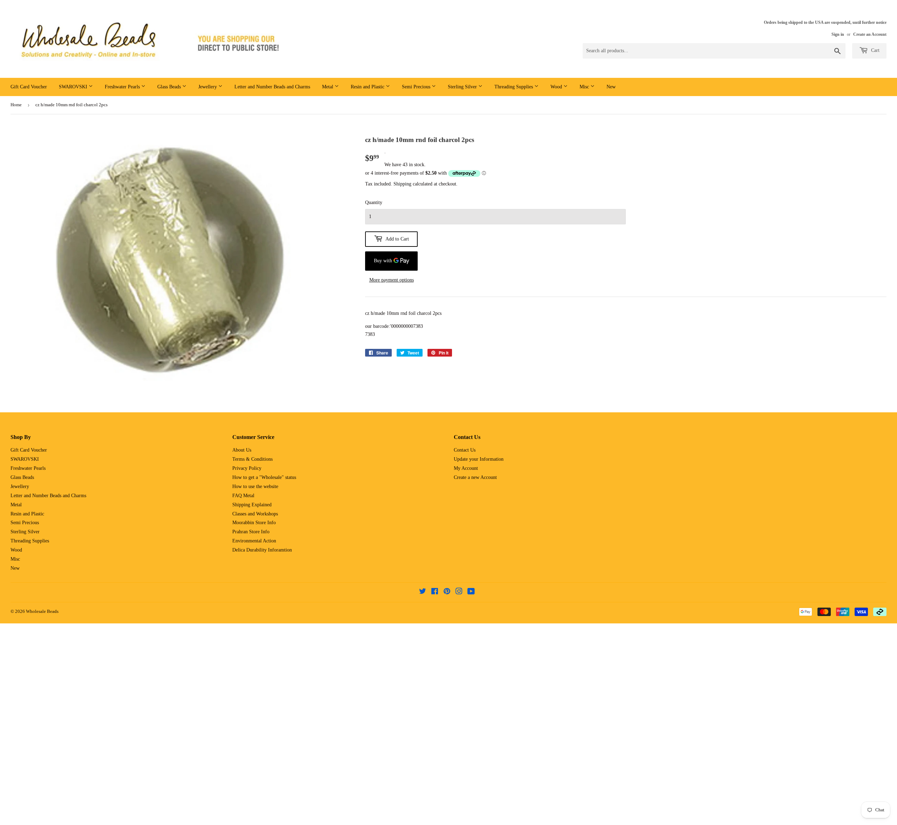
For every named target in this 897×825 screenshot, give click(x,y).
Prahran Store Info (250, 531)
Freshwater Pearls (123, 86)
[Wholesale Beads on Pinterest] (447, 592)
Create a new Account (475, 477)
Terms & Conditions (252, 459)
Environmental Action (254, 540)
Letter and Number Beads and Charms (272, 86)
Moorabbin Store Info (254, 522)
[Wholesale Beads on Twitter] (422, 592)
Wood (556, 86)
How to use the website (255, 486)
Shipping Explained (252, 504)
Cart (874, 50)
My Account (466, 468)
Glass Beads (169, 86)
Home (16, 104)
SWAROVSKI (74, 86)
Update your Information (479, 459)
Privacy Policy (246, 468)
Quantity (373, 202)
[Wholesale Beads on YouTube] (471, 592)
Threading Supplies (514, 86)
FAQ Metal (243, 495)
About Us (241, 450)
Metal (328, 86)
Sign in (837, 34)
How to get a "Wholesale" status (264, 477)
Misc (585, 86)
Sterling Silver (463, 86)
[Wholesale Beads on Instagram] (459, 592)
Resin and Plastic (368, 86)
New (611, 86)
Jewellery (208, 86)
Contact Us (464, 450)
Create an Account (869, 34)
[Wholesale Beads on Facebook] (434, 592)
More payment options (391, 280)
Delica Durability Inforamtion (262, 550)
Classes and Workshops (255, 513)
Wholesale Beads (42, 611)
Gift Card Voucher (29, 86)
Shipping (402, 184)
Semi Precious (417, 86)
